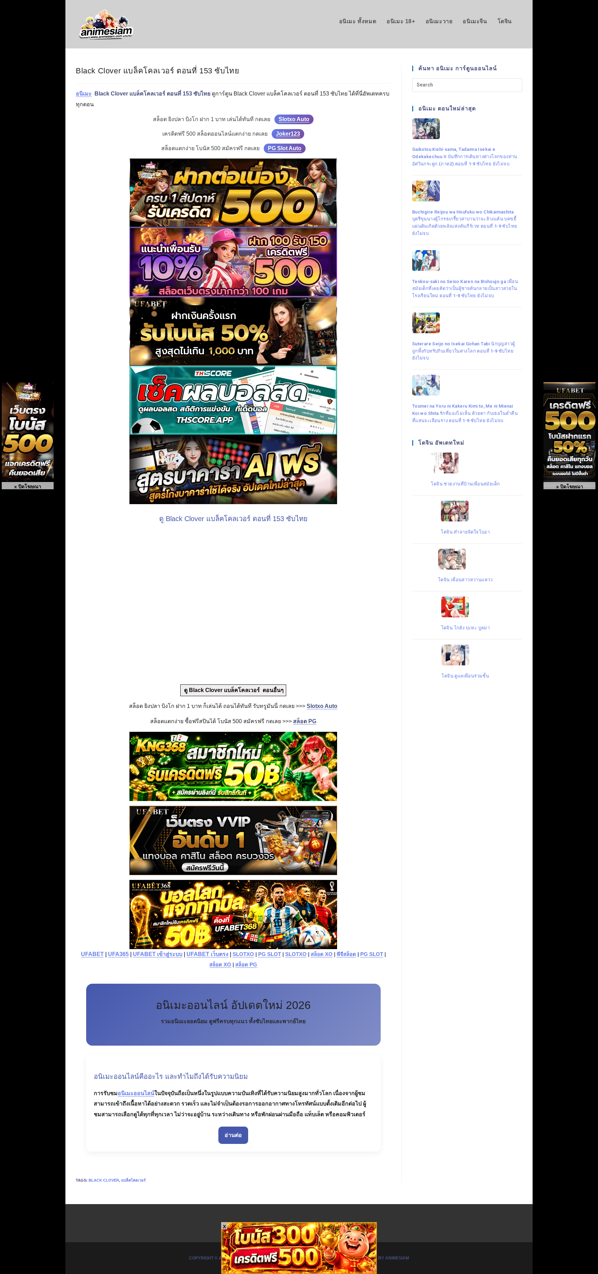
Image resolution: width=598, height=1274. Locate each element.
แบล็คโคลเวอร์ (133, 1180)
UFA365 (118, 954)
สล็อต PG (246, 964)
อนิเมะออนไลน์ (136, 1093)
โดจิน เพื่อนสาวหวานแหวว (465, 579)
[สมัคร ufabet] (233, 331)
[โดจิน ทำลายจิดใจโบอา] (465, 511)
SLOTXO (243, 954)
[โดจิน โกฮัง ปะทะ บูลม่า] (465, 607)
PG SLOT (269, 954)
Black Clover (104, 1180)
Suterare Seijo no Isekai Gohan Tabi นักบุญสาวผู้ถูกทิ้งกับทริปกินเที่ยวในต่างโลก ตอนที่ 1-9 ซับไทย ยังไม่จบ (463, 351)
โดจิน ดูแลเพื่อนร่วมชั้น (465, 676)
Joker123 (288, 134)
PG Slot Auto (284, 148)
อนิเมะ (84, 94)
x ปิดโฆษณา (569, 486)
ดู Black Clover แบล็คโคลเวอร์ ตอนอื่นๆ (233, 690)
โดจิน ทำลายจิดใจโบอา (465, 532)
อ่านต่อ (233, 1135)
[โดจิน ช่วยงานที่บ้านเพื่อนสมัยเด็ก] (465, 463)
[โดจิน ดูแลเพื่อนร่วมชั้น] (465, 655)
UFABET (92, 954)
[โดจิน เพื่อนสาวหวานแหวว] (465, 559)
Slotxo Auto (294, 119)
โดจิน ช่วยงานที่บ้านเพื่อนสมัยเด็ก (465, 483)
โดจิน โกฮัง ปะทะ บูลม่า (465, 627)
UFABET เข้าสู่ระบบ (157, 954)
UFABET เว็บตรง (207, 954)
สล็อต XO (322, 954)
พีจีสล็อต (346, 954)
